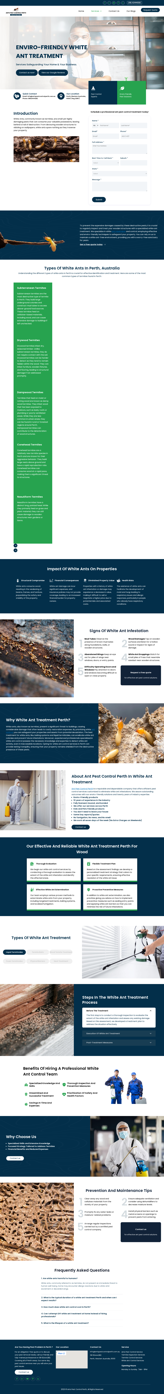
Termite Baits (38, 952)
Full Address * (98, 142)
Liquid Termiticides (14, 952)
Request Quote (150, 10)
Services (95, 11)
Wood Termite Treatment (61, 952)
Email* (94, 131)
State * (95, 169)
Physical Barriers (37, 961)
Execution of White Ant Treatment (103, 1033)
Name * (95, 121)
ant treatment (119, 231)
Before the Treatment (97, 1010)
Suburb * (124, 158)
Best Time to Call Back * (102, 158)
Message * (96, 179)
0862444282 (33, 98)
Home (81, 11)
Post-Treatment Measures (99, 1042)
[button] (96, 11)
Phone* (123, 131)
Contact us (140, 1229)
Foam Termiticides (14, 961)
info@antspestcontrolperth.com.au (41, 96)
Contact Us (114, 11)
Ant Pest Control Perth (82, 788)
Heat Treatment (61, 961)
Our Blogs (131, 11)
